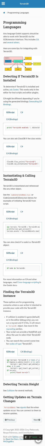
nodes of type (15, 344)
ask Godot (14, 90)
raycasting (10, 329)
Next (36, 420)
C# (37, 40)
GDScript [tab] (10, 112)
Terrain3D (24, 4)
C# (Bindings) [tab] (12, 119)
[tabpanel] (22, 129)
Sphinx (15, 437)
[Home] (4, 13)
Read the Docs (12, 439)
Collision (10, 391)
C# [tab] (21, 112)
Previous (11, 420)
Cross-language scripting (28, 282)
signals (23, 407)
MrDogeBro (8, 442)
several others (13, 43)
